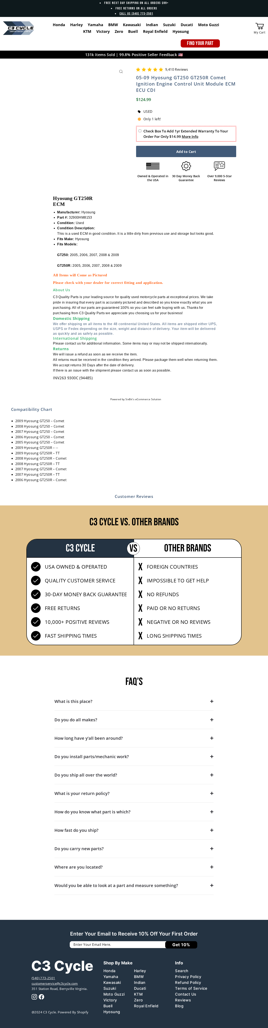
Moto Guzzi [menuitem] (208, 24)
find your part (200, 43)
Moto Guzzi (114, 994)
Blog (179, 1006)
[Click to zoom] (121, 71)
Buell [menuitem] (133, 31)
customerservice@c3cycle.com (55, 983)
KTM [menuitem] (87, 31)
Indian (139, 982)
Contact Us (185, 994)
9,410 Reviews (176, 69)
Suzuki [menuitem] (169, 24)
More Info (190, 136)
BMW (139, 976)
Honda (109, 971)
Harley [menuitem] (76, 24)
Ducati (140, 988)
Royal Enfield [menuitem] (155, 31)
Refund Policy (188, 982)
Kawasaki (112, 982)
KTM (138, 994)
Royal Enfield (146, 1006)
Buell (108, 1006)
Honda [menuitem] (59, 24)
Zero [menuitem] (119, 31)
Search (181, 971)
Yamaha (110, 976)
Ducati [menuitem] (187, 24)
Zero (138, 1000)
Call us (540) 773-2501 (136, 14)
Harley (140, 971)
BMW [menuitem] (113, 24)
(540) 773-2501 (43, 978)
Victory (110, 1000)
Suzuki (109, 988)
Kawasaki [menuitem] (132, 24)
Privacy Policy (188, 976)
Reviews (183, 1000)
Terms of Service (191, 988)
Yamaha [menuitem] (95, 24)
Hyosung (111, 1012)
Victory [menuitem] (103, 31)
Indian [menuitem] (152, 24)
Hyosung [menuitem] (181, 31)
